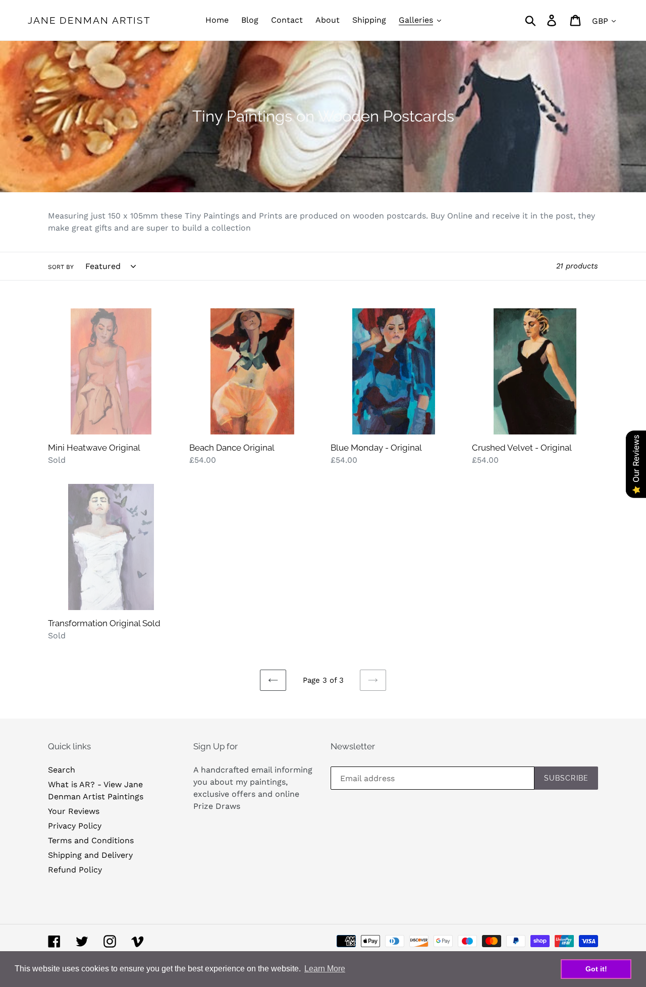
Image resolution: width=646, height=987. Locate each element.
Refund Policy (75, 869)
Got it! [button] (596, 969)
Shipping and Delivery (90, 855)
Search (61, 770)
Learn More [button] (324, 968)
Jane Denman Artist (89, 20)
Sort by (61, 266)
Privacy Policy (74, 826)
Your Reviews (73, 811)
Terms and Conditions (91, 840)
